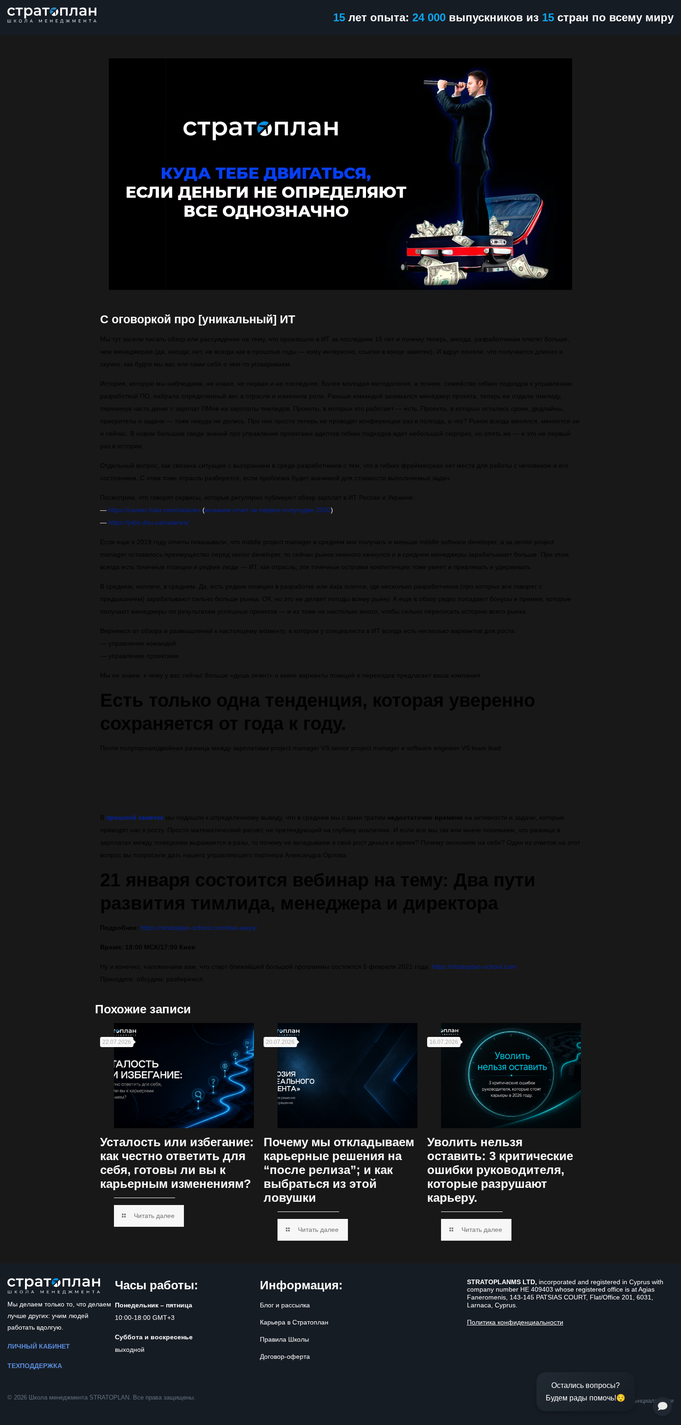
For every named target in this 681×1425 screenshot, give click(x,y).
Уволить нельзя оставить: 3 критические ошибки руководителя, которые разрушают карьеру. (500, 1170)
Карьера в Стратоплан (294, 1322)
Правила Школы (284, 1339)
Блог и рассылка (285, 1305)
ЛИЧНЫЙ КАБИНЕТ (38, 1346)
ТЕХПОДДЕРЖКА (34, 1365)
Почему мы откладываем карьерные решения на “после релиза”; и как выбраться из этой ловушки (339, 1170)
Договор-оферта (285, 1356)
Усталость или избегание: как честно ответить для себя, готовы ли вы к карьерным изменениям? (177, 1163)
